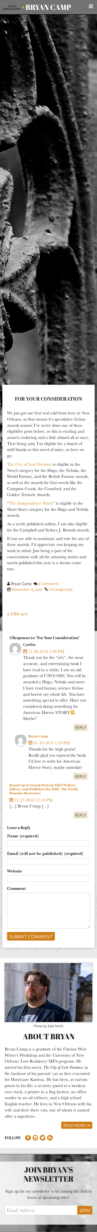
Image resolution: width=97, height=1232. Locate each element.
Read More (74, 1125)
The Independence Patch (31, 503)
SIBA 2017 (19, 613)
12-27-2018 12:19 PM (33, 800)
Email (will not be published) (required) (45, 853)
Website (14, 871)
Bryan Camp (38, 736)
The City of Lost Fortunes (29, 464)
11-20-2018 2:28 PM (45, 651)
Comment (16, 888)
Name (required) (23, 836)
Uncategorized (61, 589)
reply (80, 727)
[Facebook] (28, 1138)
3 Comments (48, 583)
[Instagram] (35, 1138)
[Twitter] (42, 1138)
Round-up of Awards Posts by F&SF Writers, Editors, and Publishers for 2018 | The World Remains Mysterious (43, 789)
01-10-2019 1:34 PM (51, 743)
